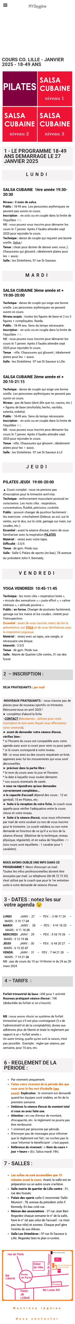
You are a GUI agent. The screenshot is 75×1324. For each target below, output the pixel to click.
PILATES (50, 535)
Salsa (17, 242)
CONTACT (11, 718)
